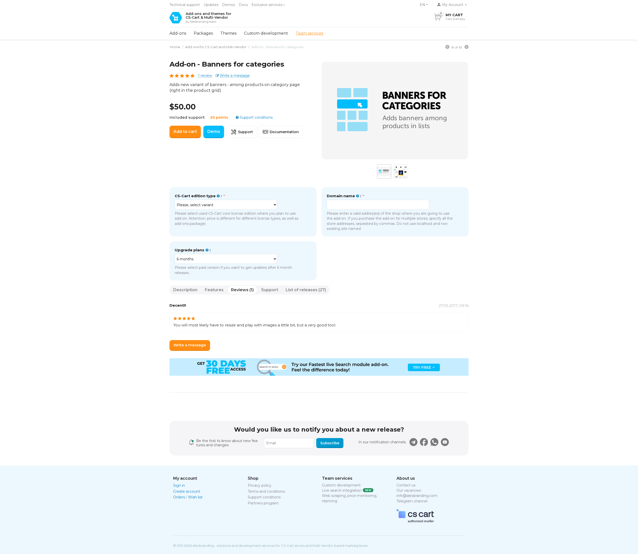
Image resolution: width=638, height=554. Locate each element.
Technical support (184, 4)
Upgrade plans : (193, 250)
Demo (213, 131)
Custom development (266, 33)
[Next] (467, 47)
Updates (211, 4)
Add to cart (185, 131)
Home (175, 47)
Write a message (235, 76)
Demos (228, 4)
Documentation (284, 132)
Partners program (263, 503)
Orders (179, 497)
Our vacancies (409, 490)
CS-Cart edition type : (199, 195)
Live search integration (342, 490)
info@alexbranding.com (417, 495)
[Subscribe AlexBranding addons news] (413, 442)
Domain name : (344, 195)
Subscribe (329, 443)
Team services (309, 33)
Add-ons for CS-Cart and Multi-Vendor (215, 47)
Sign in (179, 485)
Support (245, 132)
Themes (228, 33)
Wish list (195, 497)
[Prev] (447, 47)
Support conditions (256, 117)
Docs (243, 4)
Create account (186, 491)
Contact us (406, 485)
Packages (203, 33)
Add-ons (177, 33)
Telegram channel (412, 501)
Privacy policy (259, 485)
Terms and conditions (266, 491)
